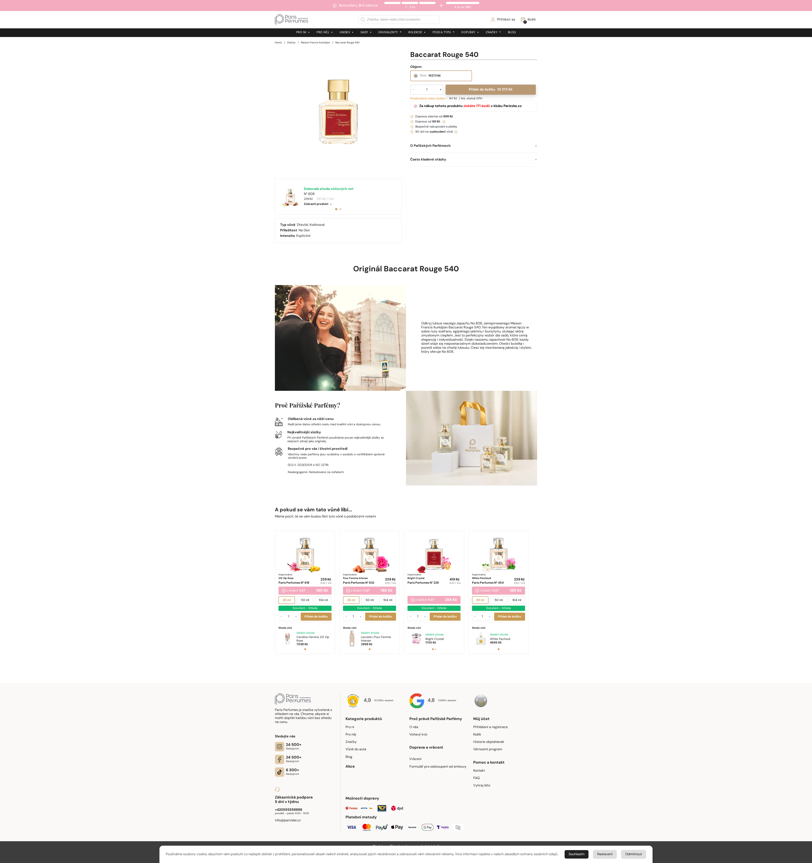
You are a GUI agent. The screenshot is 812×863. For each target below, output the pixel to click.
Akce (350, 767)
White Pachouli (500, 639)
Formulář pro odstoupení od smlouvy (437, 766)
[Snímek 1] (305, 649)
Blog (512, 32)
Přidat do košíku (490, 89)
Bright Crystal (434, 639)
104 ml (323, 600)
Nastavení (605, 854)
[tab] (336, 209)
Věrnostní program (487, 749)
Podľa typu (442, 32)
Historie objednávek (488, 742)
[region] (338, 111)
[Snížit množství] (281, 616)
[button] (473, 146)
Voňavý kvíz (418, 734)
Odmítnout (633, 854)
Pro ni (301, 32)
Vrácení (415, 759)
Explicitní (303, 236)
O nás (413, 727)
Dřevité (302, 225)
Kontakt (479, 770)
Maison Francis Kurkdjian (315, 42)
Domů (278, 42)
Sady (364, 32)
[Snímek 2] (435, 649)
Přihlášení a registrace (490, 727)
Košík (477, 734)
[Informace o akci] (283, 591)
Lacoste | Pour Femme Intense (376, 639)
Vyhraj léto (481, 785)
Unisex (345, 32)
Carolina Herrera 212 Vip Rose (312, 639)
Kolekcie (415, 32)
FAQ (476, 778)
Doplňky (468, 32)
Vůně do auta (356, 749)
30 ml (287, 600)
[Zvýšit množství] (296, 616)
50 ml (305, 600)
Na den (304, 230)
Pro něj (323, 32)
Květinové (317, 225)
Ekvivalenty (388, 32)
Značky (491, 32)
